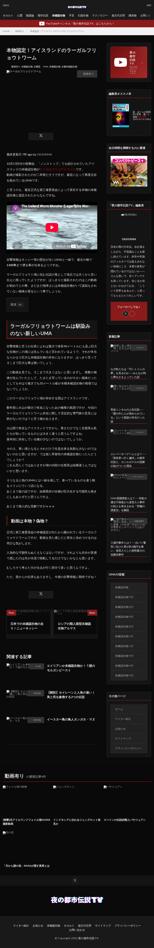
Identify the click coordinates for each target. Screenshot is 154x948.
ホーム (119, 709)
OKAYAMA (44, 154)
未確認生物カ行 (124, 606)
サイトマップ (123, 738)
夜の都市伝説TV (88, 938)
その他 (38, 666)
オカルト (8, 15)
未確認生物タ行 (124, 626)
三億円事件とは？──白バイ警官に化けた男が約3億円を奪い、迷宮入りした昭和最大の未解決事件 (128, 548)
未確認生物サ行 (124, 616)
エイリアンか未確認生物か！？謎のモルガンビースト (71, 668)
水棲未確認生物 (69, 66)
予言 (71, 15)
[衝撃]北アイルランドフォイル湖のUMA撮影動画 (26, 821)
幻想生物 (83, 15)
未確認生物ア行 (124, 597)
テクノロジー (100, 15)
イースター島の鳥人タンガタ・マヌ (71, 719)
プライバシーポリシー (128, 748)
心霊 (19, 15)
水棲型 (37, 66)
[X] (41, 136)
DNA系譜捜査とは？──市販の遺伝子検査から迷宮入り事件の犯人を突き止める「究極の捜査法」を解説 (129, 504)
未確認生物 (58, 15)
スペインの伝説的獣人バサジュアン (125, 819)
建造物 (133, 15)
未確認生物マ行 (124, 655)
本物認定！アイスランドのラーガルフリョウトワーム (57, 31)
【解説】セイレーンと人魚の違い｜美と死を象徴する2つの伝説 (71, 694)
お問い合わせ (77, 929)
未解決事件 (139, 521)
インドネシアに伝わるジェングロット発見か (76, 821)
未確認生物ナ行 (124, 636)
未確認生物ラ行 (124, 675)
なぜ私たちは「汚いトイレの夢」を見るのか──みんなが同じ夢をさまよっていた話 (128, 373)
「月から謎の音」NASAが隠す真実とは (26, 865)
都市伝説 (43, 15)
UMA (45, 66)
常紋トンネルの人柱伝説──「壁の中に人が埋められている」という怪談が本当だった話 (128, 415)
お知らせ (120, 728)
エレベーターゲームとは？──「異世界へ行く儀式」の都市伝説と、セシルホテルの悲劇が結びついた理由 (128, 459)
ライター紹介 (123, 718)
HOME (6, 31)
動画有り (19, 31)
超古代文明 (118, 15)
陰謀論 (30, 15)
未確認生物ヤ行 (124, 665)
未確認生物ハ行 (124, 646)
